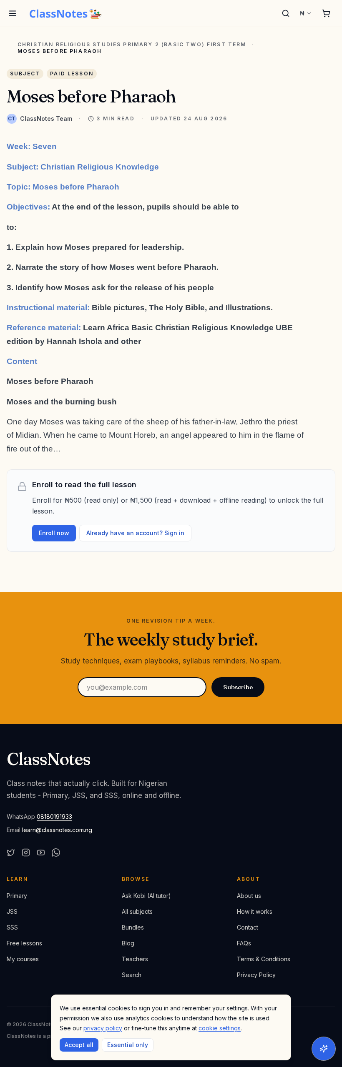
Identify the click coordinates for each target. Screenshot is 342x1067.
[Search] (286, 13)
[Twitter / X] (11, 852)
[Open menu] (12, 13)
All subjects (137, 911)
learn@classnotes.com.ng (57, 829)
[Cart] (326, 13)
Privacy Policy (256, 974)
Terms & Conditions (263, 958)
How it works (254, 911)
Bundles (133, 927)
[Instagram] (26, 852)
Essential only (127, 1044)
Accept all (79, 1044)
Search (131, 974)
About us (249, 895)
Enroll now (54, 532)
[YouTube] (41, 852)
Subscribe (238, 687)
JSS (12, 911)
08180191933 (54, 816)
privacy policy (102, 1028)
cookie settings (220, 1028)
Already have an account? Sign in (135, 532)
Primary (17, 895)
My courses (23, 958)
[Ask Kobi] (323, 1048)
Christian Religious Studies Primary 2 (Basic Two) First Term (132, 44)
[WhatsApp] (56, 852)
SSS (12, 927)
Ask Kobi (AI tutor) (146, 895)
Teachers (135, 958)
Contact (247, 927)
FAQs (244, 943)
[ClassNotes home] (66, 13)
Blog (128, 943)
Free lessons (24, 943)
